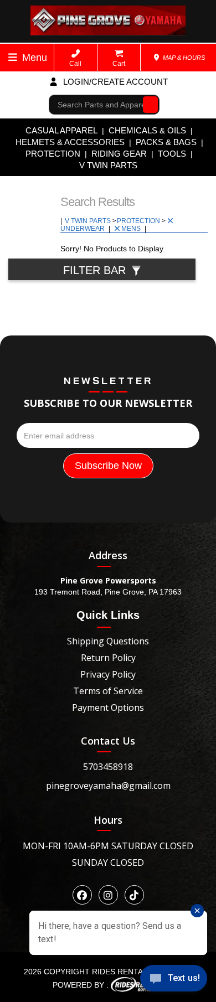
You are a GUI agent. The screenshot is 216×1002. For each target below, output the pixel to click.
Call (75, 64)
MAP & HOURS (183, 57)
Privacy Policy (108, 674)
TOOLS (172, 153)
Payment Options (108, 707)
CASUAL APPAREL (61, 130)
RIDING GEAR (119, 153)
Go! (147, 105)
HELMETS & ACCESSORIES (70, 142)
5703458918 (108, 767)
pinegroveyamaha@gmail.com (108, 785)
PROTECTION (52, 153)
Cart (118, 64)
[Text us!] (173, 980)
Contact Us (108, 740)
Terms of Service (108, 691)
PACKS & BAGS (166, 142)
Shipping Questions (108, 641)
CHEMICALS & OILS (147, 130)
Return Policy (108, 658)
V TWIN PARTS (108, 165)
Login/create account (114, 81)
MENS (131, 229)
